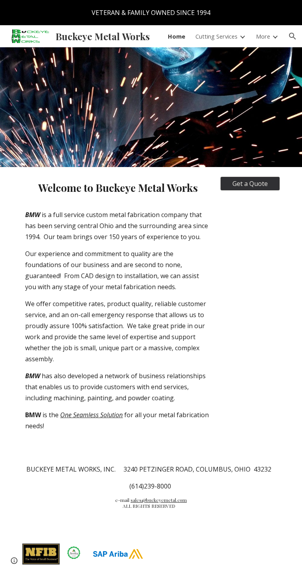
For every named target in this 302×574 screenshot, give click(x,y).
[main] (118, 309)
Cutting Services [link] (216, 36)
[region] (151, 12)
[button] (292, 36)
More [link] (263, 36)
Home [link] (176, 36)
